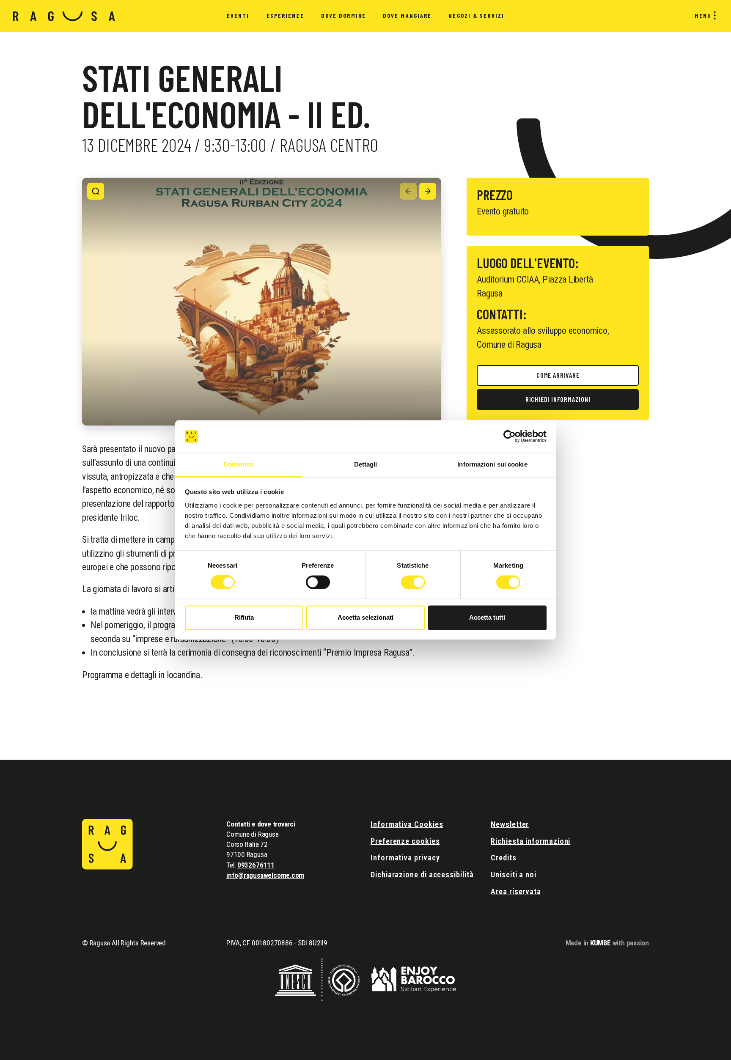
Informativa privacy (405, 857)
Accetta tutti (487, 617)
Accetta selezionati (365, 617)
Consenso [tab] (238, 464)
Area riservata (516, 891)
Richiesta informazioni (530, 841)
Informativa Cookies (407, 824)
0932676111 (256, 865)
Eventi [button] (238, 15)
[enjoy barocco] (413, 978)
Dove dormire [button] (343, 15)
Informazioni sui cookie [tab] (492, 464)
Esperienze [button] (285, 15)
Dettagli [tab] (365, 464)
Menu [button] (703, 15)
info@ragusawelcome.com (265, 875)
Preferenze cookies (405, 841)
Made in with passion (607, 943)
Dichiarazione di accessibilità (422, 874)
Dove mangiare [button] (407, 15)
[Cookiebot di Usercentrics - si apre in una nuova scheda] (510, 436)
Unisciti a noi (513, 874)
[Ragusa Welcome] (64, 16)
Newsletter (510, 824)
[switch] (318, 582)
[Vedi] (95, 191)
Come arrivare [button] (557, 375)
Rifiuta (244, 617)
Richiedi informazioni (558, 399)
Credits (503, 857)
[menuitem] (238, 16)
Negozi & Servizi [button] (476, 15)
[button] (408, 191)
